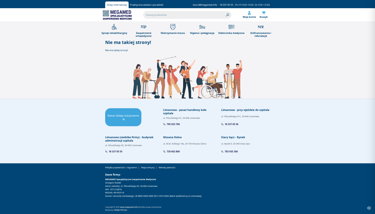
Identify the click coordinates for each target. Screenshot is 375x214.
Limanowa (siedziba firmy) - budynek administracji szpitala (129, 138)
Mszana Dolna (172, 137)
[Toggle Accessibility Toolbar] (369, 208)
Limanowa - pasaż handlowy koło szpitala (184, 111)
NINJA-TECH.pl (120, 210)
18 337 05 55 (226, 4)
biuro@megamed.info (205, 4)
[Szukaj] (227, 15)
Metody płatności (167, 167)
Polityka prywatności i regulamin (121, 167)
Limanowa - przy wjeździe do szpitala (245, 110)
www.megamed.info (129, 207)
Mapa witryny (148, 167)
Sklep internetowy (117, 4)
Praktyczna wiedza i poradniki (146, 4)
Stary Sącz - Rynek (233, 137)
